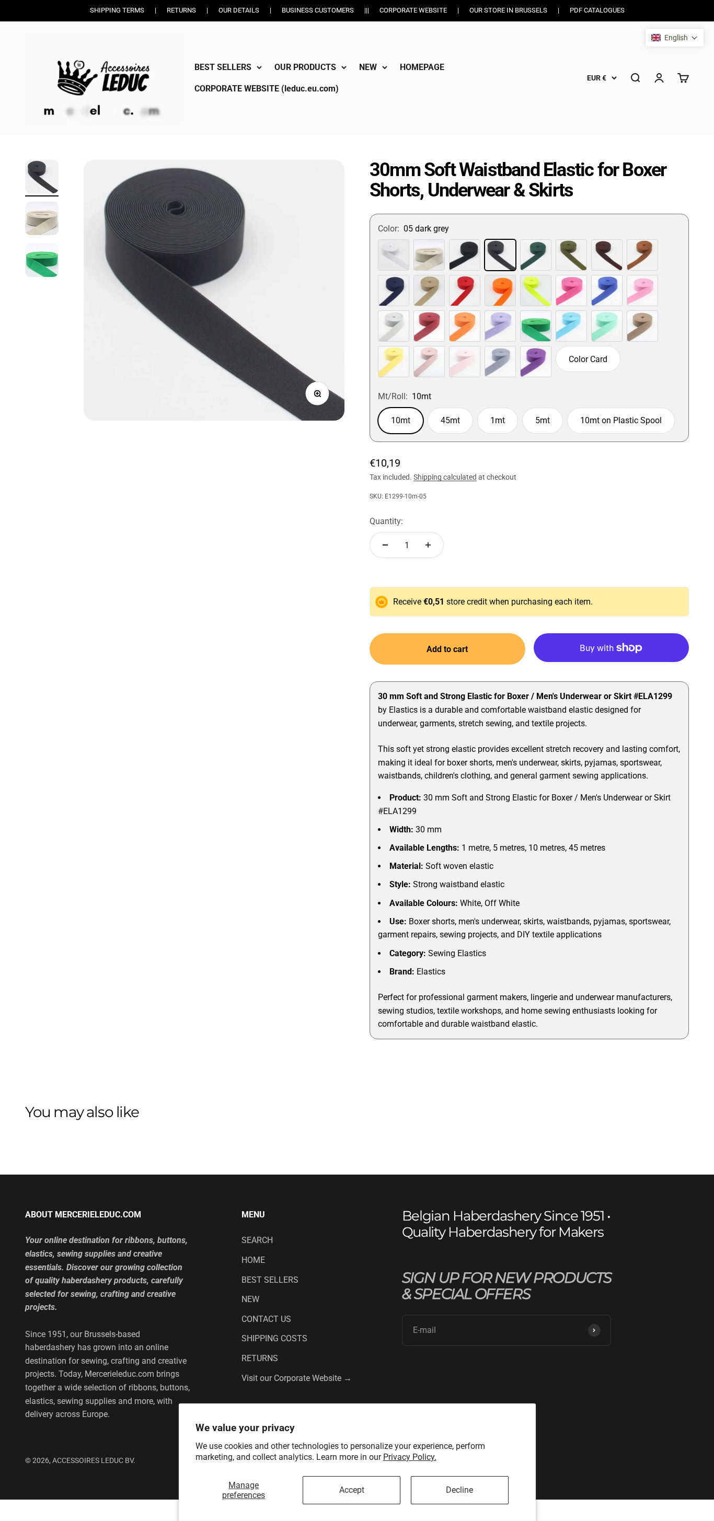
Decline (459, 1490)
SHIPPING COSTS (274, 1338)
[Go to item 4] (42, 178)
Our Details (238, 10)
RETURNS (259, 1358)
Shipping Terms (117, 10)
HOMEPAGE (422, 67)
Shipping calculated (445, 477)
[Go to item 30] (42, 220)
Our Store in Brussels (508, 10)
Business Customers (318, 10)
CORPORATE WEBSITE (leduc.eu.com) (266, 89)
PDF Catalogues (597, 10)
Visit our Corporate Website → (296, 1378)
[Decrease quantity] (385, 545)
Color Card (588, 359)
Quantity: (386, 521)
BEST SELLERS (222, 67)
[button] (674, 37)
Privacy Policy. (409, 1457)
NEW (368, 67)
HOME (253, 1260)
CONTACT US (266, 1319)
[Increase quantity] (428, 545)
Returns (181, 10)
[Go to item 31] (42, 261)
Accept (351, 1490)
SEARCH (257, 1240)
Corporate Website (413, 10)
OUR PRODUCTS (305, 67)
